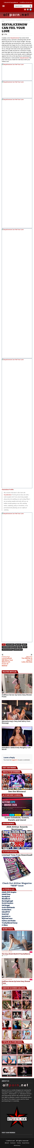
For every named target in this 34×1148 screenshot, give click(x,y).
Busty (24, 644)
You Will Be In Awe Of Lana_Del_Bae (27, 659)
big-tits (18, 644)
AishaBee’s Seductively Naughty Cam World (16, 748)
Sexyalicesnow (14, 38)
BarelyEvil (6, 896)
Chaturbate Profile (7, 489)
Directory (17, 1145)
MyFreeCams (7, 918)
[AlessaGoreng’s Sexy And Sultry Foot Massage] (17, 710)
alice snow (10, 644)
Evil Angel (6, 905)
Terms (19, 1143)
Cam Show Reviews (10, 20)
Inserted (5, 914)
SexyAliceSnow (8, 495)
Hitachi (14, 647)
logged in (15, 760)
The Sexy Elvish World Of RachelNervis (16, 954)
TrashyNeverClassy (9, 923)
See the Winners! (17, 791)
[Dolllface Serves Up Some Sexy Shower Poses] (17, 683)
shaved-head (18, 649)
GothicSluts (6, 909)
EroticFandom (7, 903)
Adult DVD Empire (9, 892)
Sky (6, 34)
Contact (13, 1143)
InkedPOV (6, 912)
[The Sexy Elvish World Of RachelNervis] (17, 941)
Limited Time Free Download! (17, 854)
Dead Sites (25, 1143)
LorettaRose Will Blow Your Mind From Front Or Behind (7, 661)
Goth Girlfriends (8, 907)
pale (20, 647)
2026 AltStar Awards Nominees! (17, 828)
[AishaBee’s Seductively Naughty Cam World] (17, 736)
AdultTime (6, 894)
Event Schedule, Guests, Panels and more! (17, 818)
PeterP (6, 955)
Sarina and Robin (9, 920)
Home (3, 20)
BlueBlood (6, 898)
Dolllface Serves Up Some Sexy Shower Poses (21, 2)
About (7, 1143)
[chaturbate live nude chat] (17, 72)
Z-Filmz (5, 925)
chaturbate (6, 647)
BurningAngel (7, 901)
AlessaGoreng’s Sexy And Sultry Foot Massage (16, 722)
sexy (25, 647)
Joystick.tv (6, 916)
